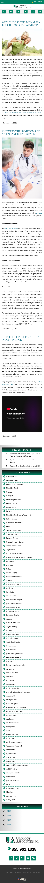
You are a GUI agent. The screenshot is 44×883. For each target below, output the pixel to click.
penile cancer (11, 738)
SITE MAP (18, 872)
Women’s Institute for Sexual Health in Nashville (23, 113)
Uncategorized (11, 476)
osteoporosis (11, 796)
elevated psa (11, 715)
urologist (39, 213)
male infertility (11, 696)
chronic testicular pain (14, 600)
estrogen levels (11, 700)
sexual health (11, 596)
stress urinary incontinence (16, 707)
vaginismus (10, 550)
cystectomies (11, 754)
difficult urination (12, 673)
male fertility (10, 684)
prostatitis (9, 661)
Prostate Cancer (12, 538)
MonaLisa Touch (12, 488)
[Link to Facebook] (4, 11)
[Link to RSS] (18, 11)
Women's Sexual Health (15, 484)
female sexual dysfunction (15, 665)
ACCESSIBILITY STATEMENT (32, 872)
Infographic (10, 561)
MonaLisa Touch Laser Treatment (18, 515)
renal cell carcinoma (13, 584)
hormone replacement (14, 577)
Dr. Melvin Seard (12, 611)
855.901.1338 (38, 2)
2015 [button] (9, 824)
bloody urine (10, 761)
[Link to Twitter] (16, 858)
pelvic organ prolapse (14, 742)
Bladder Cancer (12, 480)
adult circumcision (13, 723)
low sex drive (11, 646)
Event (8, 527)
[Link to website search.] (40, 11)
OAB (8, 730)
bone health (10, 750)
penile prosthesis (12, 688)
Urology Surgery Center (15, 542)
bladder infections (12, 634)
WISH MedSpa (11, 769)
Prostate (9, 511)
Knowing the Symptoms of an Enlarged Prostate (21, 132)
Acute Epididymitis (13, 642)
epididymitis (10, 727)
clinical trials (10, 757)
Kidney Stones (11, 519)
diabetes (9, 580)
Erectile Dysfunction (13, 500)
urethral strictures (12, 638)
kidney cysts (11, 800)
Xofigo (8, 569)
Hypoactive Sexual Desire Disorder (19, 557)
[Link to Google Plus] (33, 11)
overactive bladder (13, 623)
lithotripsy (9, 792)
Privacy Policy (8, 872)
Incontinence (11, 507)
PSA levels (10, 680)
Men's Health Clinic (13, 607)
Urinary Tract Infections (14, 523)
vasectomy (10, 619)
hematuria (10, 592)
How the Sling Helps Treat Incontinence (21, 338)
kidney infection (12, 734)
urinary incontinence (13, 546)
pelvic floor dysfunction (14, 653)
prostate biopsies (12, 780)
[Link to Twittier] (11, 11)
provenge (9, 565)
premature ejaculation (14, 603)
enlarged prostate (12, 228)
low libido (9, 677)
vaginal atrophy (11, 627)
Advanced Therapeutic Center (17, 765)
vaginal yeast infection (14, 711)
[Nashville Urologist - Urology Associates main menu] (2, 1)
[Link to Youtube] (26, 11)
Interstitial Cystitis (12, 615)
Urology (9, 492)
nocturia (9, 630)
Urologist (9, 496)
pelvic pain (10, 588)
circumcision (11, 650)
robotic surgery (11, 573)
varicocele (10, 669)
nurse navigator (12, 704)
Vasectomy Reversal (14, 746)
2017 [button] (9, 815)
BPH (8, 784)
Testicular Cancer (12, 534)
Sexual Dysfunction (13, 530)
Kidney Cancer (11, 503)
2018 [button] (9, 811)
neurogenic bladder (13, 773)
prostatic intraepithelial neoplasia (18, 692)
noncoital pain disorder (14, 553)
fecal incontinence (12, 788)
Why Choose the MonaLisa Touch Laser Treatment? (21, 23)
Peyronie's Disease (13, 657)
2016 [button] (9, 820)
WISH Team (10, 777)
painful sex (10, 719)
